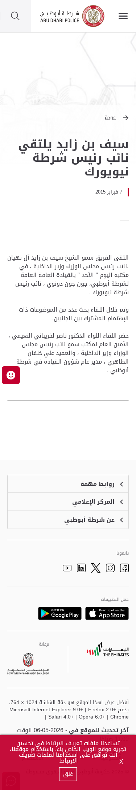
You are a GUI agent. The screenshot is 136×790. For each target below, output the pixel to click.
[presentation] (126, 220)
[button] (68, 117)
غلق (68, 774)
